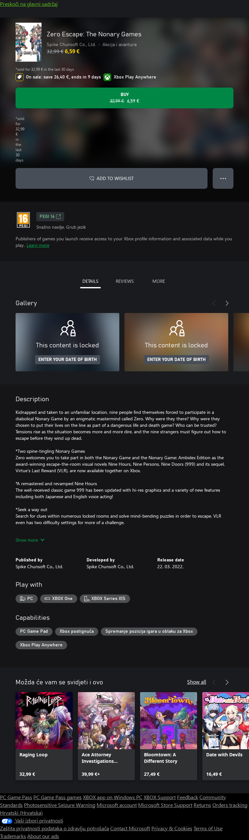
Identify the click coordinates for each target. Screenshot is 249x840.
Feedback (187, 797)
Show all (196, 681)
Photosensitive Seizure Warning (59, 804)
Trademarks (13, 836)
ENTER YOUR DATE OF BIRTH (67, 359)
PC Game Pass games (57, 797)
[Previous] (214, 303)
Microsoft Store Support (165, 804)
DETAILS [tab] (90, 281)
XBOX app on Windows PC (112, 797)
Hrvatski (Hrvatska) (21, 812)
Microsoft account (117, 804)
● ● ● (223, 178)
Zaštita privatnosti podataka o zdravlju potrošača (54, 828)
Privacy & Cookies (171, 828)
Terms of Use (208, 828)
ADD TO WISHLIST (115, 178)
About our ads (43, 836)
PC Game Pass (16, 797)
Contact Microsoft (130, 828)
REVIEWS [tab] (125, 281)
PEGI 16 (47, 216)
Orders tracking (229, 804)
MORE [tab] (158, 281)
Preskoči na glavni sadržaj (29, 3)
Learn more (38, 245)
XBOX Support (160, 797)
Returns (202, 804)
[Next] (226, 303)
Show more (27, 540)
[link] (44, 736)
